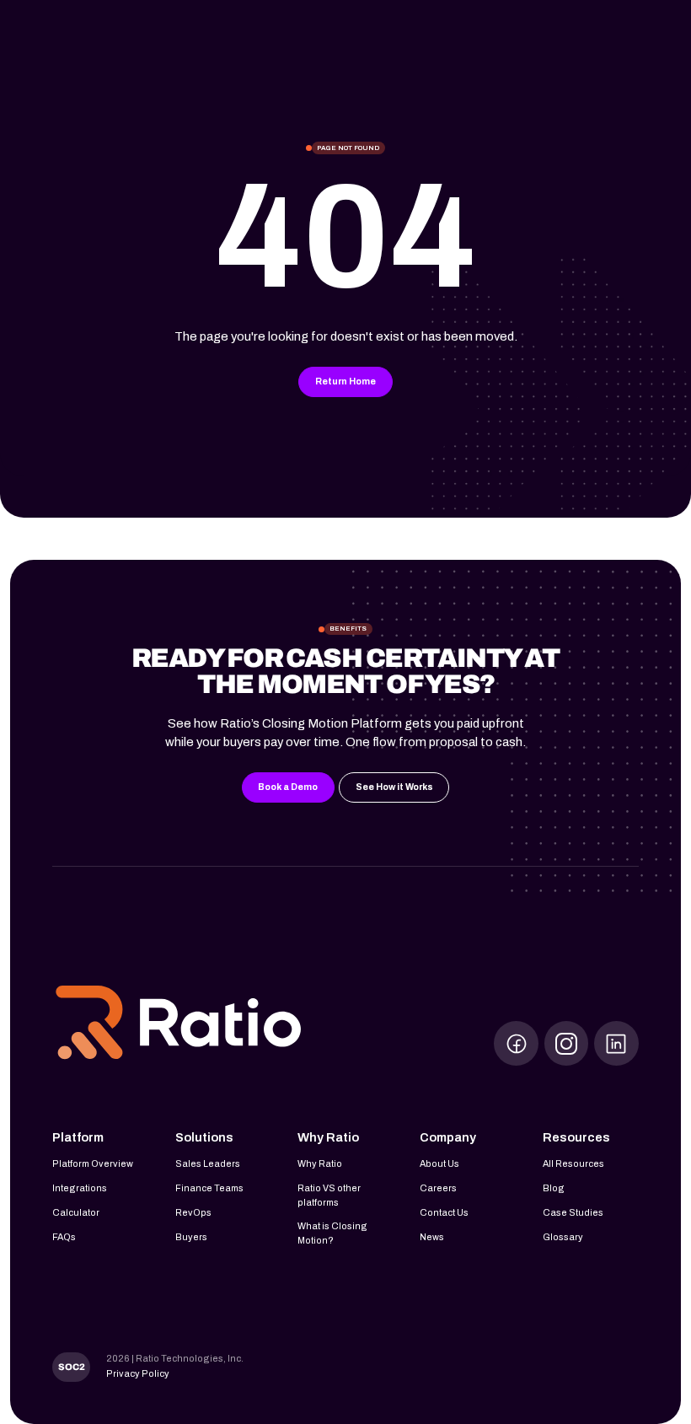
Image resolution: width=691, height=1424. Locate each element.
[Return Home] (345, 382)
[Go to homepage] (178, 1024)
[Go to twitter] (566, 1043)
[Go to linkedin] (616, 1043)
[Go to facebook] (516, 1043)
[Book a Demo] (288, 787)
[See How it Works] (394, 787)
